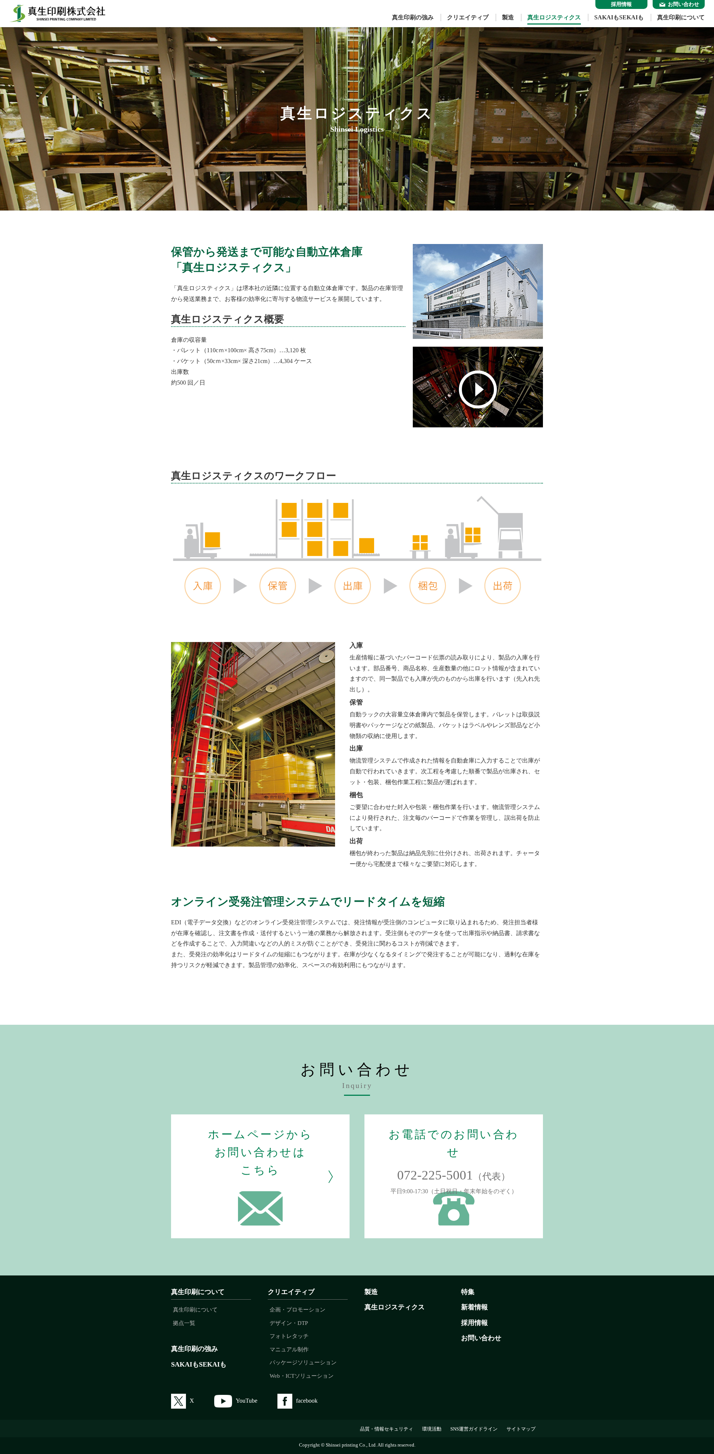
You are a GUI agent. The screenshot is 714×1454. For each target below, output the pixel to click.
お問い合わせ (481, 1338)
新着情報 (474, 1307)
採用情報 (474, 1322)
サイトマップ (521, 1429)
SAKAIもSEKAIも (619, 17)
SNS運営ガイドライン (474, 1429)
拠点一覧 (184, 1323)
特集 (468, 1292)
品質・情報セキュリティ (386, 1429)
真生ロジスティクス (554, 17)
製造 (508, 17)
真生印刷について (681, 17)
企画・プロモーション (297, 1310)
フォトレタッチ (289, 1336)
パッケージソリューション (303, 1362)
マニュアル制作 (289, 1349)
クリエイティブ (468, 17)
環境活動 (431, 1429)
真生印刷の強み (413, 17)
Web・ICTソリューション (302, 1376)
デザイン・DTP (289, 1323)
